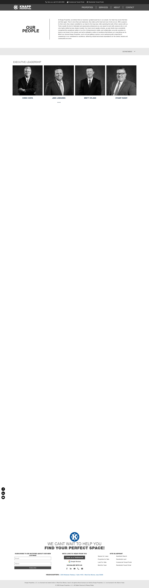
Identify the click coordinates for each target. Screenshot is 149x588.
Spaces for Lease (103, 556)
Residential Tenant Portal (123, 565)
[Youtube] (3, 497)
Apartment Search (121, 556)
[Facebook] (3, 489)
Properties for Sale (103, 559)
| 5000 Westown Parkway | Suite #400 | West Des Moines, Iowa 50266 (74, 575)
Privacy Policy (90, 585)
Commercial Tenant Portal (124, 562)
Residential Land (121, 559)
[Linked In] (3, 493)
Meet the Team (102, 565)
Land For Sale (102, 562)
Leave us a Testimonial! (74, 557)
